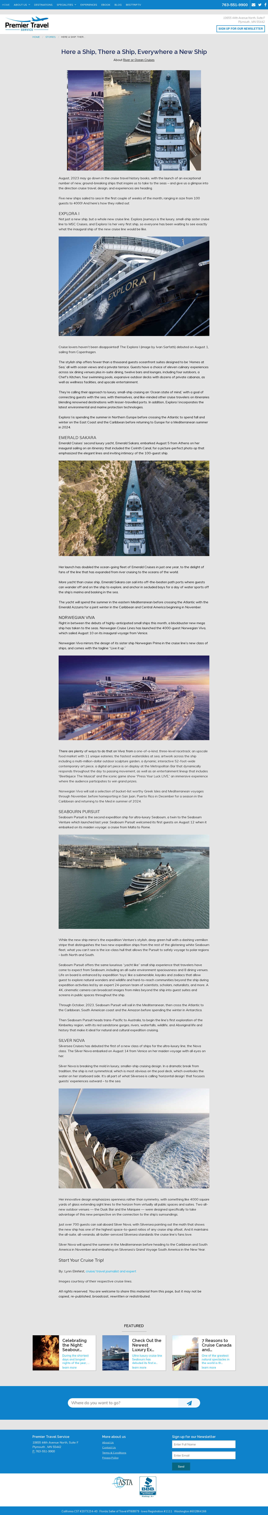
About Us (20, 4)
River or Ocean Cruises (139, 60)
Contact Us (109, 1447)
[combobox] (123, 1403)
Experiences (88, 4)
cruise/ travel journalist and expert (111, 1271)
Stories (50, 37)
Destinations (43, 4)
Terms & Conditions (114, 1452)
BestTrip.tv (133, 4)
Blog (118, 4)
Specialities (65, 4)
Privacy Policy (110, 1457)
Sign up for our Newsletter (241, 29)
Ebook (105, 4)
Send (181, 1466)
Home (6, 4)
